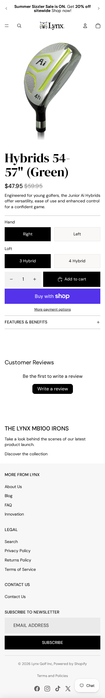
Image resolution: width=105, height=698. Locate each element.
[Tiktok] (57, 688)
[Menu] (6, 25)
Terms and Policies (52, 675)
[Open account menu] (85, 25)
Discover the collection (26, 453)
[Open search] (19, 25)
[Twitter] (67, 688)
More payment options (52, 309)
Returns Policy (18, 560)
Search (11, 541)
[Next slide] (98, 8)
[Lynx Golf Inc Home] (52, 26)
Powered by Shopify (70, 663)
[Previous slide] (6, 8)
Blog (9, 495)
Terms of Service (20, 569)
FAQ (8, 505)
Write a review (52, 389)
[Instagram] (47, 688)
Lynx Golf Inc (42, 663)
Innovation (14, 514)
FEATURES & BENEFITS (26, 322)
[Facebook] (37, 688)
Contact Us (15, 596)
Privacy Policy (18, 550)
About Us (13, 486)
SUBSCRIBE (52, 642)
